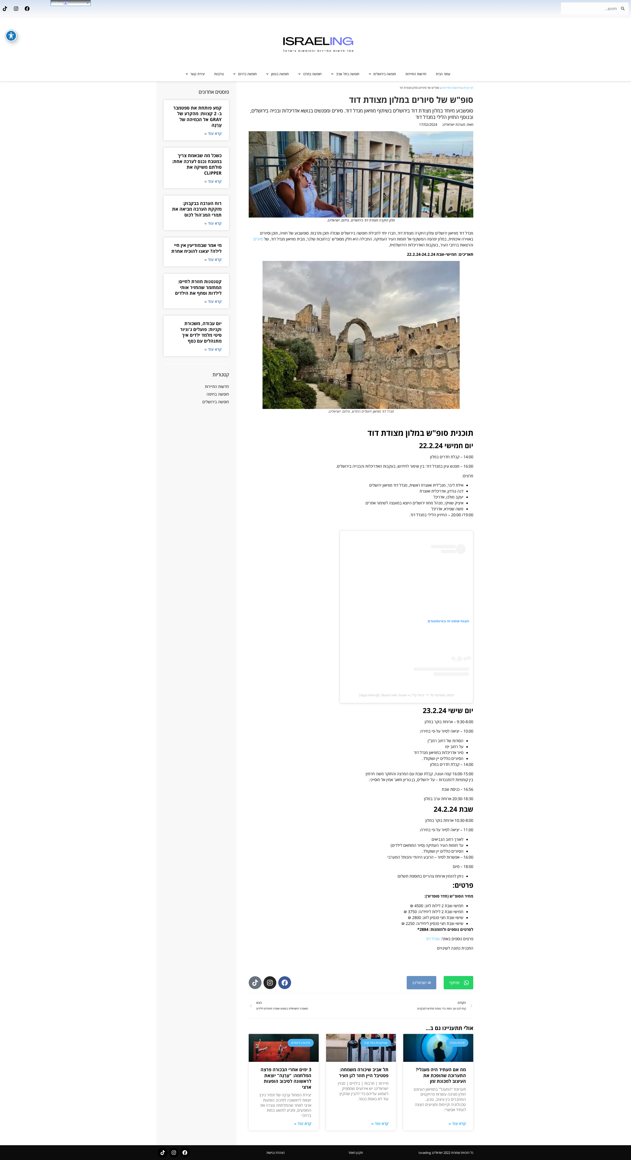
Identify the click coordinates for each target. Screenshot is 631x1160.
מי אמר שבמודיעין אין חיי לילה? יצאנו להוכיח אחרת (196, 248)
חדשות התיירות (415, 74)
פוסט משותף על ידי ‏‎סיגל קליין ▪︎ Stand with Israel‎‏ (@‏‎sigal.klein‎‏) (406, 695)
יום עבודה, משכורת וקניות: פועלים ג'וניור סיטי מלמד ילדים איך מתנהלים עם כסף (201, 332)
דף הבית (468, 88)
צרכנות (219, 74)
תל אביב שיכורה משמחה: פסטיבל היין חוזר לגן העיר (363, 1072)
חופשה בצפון (280, 74)
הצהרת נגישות (275, 1152)
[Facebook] (27, 8)
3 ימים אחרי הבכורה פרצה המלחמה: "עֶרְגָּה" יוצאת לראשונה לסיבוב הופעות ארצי (286, 1078)
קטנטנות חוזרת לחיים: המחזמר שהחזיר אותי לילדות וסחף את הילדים (198, 287)
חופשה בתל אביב (347, 74)
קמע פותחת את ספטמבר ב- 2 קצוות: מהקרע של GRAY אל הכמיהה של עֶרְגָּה (197, 116)
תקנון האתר (355, 1152)
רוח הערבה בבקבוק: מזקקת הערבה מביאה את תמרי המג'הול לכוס (197, 209)
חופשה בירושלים (384, 74)
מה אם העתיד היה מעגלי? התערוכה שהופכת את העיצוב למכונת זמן (441, 1075)
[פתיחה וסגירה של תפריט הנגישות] (11, 36)
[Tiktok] (4, 8)
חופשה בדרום (247, 74)
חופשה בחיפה (218, 394)
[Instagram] (16, 8)
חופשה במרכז (312, 74)
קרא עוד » (457, 1123)
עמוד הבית (443, 74)
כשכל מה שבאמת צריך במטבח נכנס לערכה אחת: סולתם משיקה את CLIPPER (197, 164)
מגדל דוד (433, 938)
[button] (458, 982)
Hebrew (58, 3)
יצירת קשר (197, 74)
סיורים (258, 239)
